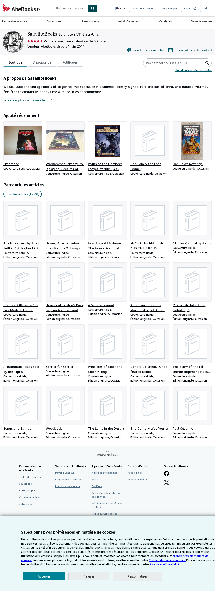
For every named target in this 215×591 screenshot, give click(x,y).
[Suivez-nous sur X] (166, 483)
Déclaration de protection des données (106, 494)
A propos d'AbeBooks (104, 472)
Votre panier (26, 503)
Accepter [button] (44, 576)
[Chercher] (92, 8)
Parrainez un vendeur (67, 486)
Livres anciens (90, 21)
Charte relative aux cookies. (167, 560)
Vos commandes (29, 497)
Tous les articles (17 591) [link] (22, 194)
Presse (95, 479)
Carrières (97, 486)
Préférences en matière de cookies (107, 505)
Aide (205, 8)
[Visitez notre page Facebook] (166, 474)
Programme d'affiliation (69, 479)
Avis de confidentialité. (165, 564)
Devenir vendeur (202, 21)
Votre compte (169, 8)
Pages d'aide (135, 472)
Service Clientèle (137, 479)
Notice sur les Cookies (104, 513)
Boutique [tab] (15, 62)
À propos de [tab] (42, 62)
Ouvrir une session (143, 8)
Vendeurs (165, 21)
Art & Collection (129, 21)
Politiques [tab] (70, 62)
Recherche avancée (14, 21)
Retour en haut (107, 454)
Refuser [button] (88, 576)
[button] (207, 63)
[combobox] (71, 8)
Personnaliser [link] (137, 576)
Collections (54, 21)
